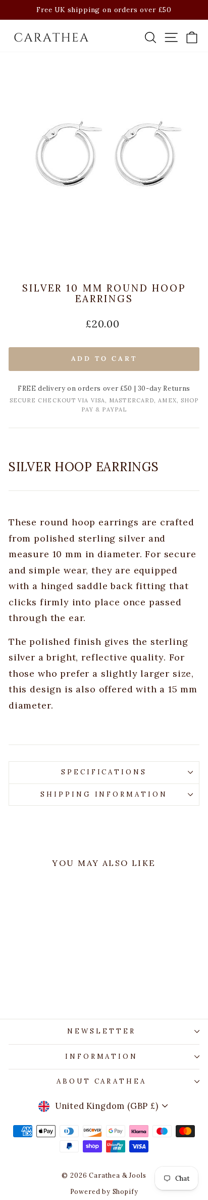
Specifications (104, 772)
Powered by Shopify (104, 1191)
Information (101, 1056)
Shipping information (104, 794)
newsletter (101, 1031)
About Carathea (102, 1081)
